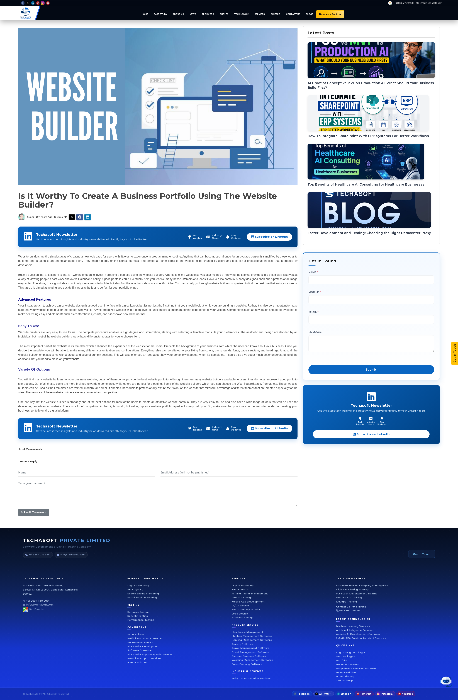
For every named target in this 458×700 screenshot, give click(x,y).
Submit (271, 391)
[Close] (324, 297)
